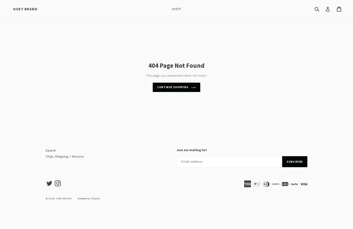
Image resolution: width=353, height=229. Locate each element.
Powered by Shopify (88, 198)
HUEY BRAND (25, 9)
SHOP (176, 9)
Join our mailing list (191, 150)
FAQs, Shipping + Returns (65, 156)
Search (51, 150)
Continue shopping (173, 87)
